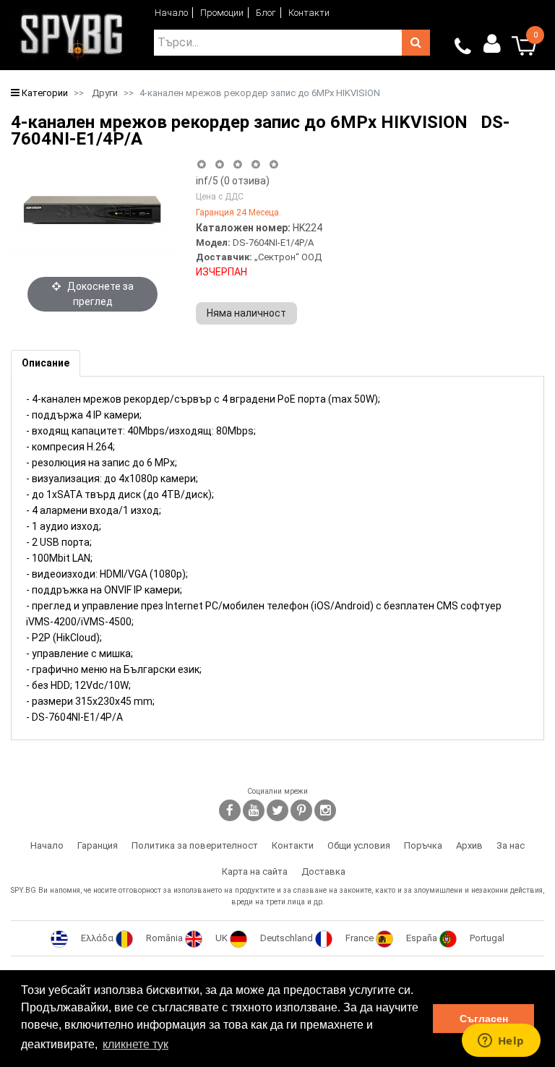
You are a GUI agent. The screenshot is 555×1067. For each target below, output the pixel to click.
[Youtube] (253, 810)
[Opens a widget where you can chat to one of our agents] (501, 1042)
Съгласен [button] (484, 1018)
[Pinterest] (301, 810)
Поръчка (423, 845)
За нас (510, 845)
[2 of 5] (219, 164)
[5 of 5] (274, 164)
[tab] (45, 363)
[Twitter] (277, 810)
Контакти (309, 12)
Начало (171, 12)
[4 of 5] (255, 164)
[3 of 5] (237, 164)
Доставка (323, 871)
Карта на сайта (255, 871)
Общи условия (358, 845)
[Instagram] (325, 810)
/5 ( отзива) (233, 181)
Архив (469, 845)
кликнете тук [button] (135, 1044)
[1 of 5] (201, 164)
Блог (266, 12)
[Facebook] (230, 810)
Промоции (222, 12)
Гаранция (97, 845)
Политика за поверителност (195, 845)
